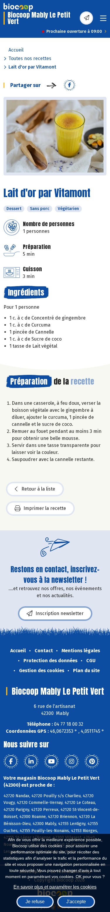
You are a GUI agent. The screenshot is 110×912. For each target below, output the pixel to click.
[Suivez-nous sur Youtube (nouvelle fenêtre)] (51, 761)
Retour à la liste (38, 489)
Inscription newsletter (59, 613)
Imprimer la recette (44, 508)
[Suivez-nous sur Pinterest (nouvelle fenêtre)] (91, 761)
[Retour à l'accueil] (18, 7)
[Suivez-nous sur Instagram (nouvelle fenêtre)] (71, 761)
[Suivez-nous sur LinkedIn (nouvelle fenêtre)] (31, 761)
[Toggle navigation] (103, 20)
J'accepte (76, 901)
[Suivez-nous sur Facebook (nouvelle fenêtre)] (11, 761)
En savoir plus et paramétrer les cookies (55, 886)
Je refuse (35, 901)
